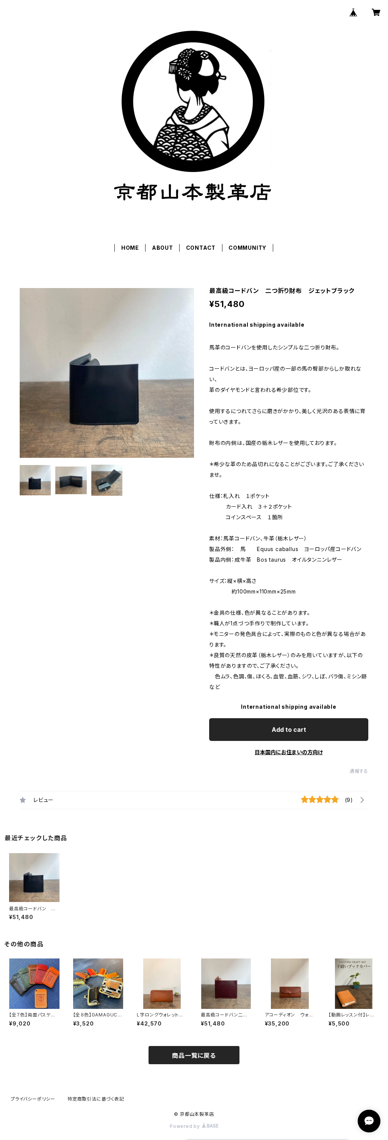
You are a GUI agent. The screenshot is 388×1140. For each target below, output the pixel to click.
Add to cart (289, 729)
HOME (130, 247)
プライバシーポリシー (33, 1099)
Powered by (186, 1126)
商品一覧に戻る (194, 1055)
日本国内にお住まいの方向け (289, 752)
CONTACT (201, 247)
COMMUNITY (247, 247)
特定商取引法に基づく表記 (95, 1099)
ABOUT (162, 247)
